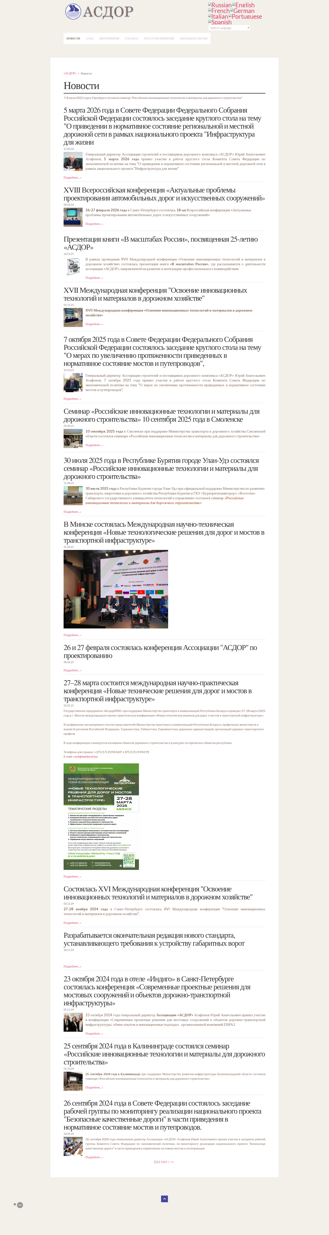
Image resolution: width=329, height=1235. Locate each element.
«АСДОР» (70, 73)
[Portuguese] (245, 15)
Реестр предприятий (159, 38)
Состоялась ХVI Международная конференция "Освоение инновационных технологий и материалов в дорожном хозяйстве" (158, 892)
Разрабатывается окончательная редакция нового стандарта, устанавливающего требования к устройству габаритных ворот (154, 939)
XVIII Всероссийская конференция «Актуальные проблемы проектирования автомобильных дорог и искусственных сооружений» (164, 193)
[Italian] (218, 15)
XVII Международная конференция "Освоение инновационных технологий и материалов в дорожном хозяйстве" (155, 294)
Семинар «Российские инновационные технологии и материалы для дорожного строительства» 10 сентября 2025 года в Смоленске (161, 415)
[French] (219, 10)
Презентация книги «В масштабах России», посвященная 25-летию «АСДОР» (161, 243)
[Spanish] (220, 21)
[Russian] (220, 4)
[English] (243, 4)
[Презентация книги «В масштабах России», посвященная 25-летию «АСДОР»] (73, 266)
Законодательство (194, 38)
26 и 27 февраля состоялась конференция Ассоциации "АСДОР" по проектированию (160, 651)
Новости (73, 38)
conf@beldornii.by (85, 756)
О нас (90, 38)
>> (172, 1162)
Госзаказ (131, 38)
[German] (242, 10)
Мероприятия (109, 38)
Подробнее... (72, 177)
